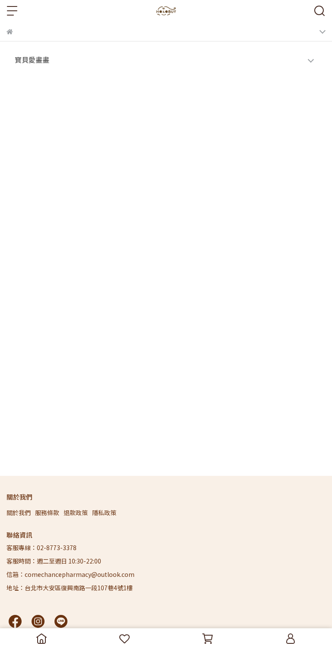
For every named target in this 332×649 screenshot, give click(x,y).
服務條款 (47, 512)
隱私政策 (104, 512)
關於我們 (18, 512)
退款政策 (76, 512)
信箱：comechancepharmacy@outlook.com (70, 574)
